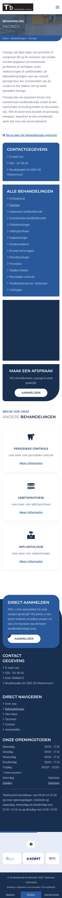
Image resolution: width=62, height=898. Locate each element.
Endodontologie (19, 224)
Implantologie (18, 237)
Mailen (10, 894)
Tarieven (10, 719)
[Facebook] (31, 844)
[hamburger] (57, 7)
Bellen (31, 894)
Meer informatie (31, 463)
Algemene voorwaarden (28, 887)
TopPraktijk (31, 882)
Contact (10, 724)
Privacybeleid (48, 887)
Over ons (11, 703)
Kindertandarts (19, 244)
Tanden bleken (18, 270)
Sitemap (11, 887)
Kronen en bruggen (21, 250)
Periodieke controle (21, 276)
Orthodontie (17, 198)
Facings (14, 205)
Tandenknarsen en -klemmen (28, 283)
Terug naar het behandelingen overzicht (31, 135)
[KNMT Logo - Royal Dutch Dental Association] (12, 858)
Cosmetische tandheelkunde (27, 218)
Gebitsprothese (19, 231)
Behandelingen (19, 38)
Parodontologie (19, 257)
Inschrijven (51, 894)
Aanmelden (31, 392)
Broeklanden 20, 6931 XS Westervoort (29, 683)
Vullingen (15, 289)
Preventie (15, 263)
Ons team (11, 714)
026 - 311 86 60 (18, 163)
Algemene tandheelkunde (25, 211)
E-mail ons (16, 156)
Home (6, 38)
